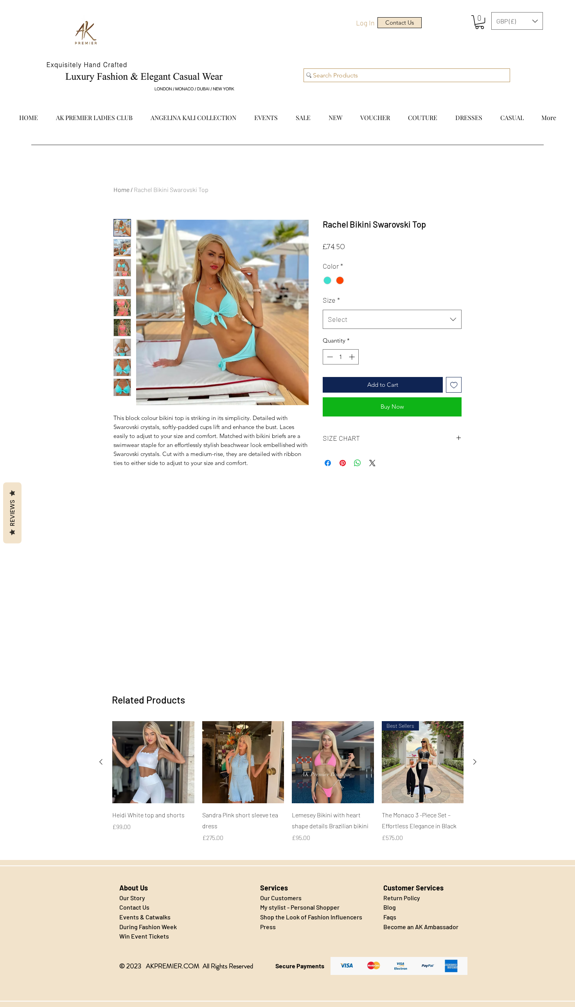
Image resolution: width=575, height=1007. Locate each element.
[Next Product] (475, 761)
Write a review (377, 505)
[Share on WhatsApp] (357, 463)
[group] (288, 787)
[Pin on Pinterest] (342, 463)
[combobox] (392, 319)
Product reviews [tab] (137, 557)
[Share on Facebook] (327, 463)
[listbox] (517, 21)
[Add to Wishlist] (454, 385)
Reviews (12, 512)
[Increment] (352, 357)
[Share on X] (372, 463)
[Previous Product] (101, 761)
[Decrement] (329, 357)
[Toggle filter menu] (443, 579)
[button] (479, 22)
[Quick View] (153, 762)
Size (331, 300)
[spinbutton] (340, 357)
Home (121, 189)
